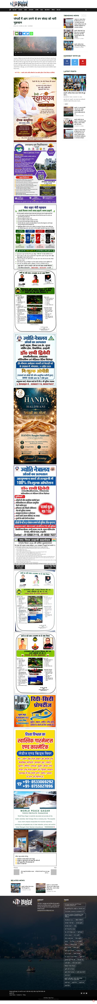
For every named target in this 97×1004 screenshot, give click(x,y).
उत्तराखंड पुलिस (79, 923)
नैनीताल (66, 944)
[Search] (86, 10)
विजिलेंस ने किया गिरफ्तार (70, 966)
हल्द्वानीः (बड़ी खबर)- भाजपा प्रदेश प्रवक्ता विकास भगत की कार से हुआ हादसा (73, 978)
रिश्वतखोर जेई (80, 960)
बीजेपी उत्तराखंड (77, 953)
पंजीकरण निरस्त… (74, 944)
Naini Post (50, 998)
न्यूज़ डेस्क (16, 26)
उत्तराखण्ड (20, 10)
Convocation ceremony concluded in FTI (74, 911)
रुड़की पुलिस (67, 963)
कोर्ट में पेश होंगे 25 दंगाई (70, 929)
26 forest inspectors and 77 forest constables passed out (73, 904)
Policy (24, 995)
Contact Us (19, 995)
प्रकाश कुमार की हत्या (69, 950)
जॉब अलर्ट (58, 10)
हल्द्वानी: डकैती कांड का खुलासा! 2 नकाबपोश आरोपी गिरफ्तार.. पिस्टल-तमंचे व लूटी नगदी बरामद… (68, 45)
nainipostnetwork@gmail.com (45, 910)
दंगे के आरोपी (76, 935)
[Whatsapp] (31, 33)
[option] (75, 24)
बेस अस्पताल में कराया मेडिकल (71, 957)
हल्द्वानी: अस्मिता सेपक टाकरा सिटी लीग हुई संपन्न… (16, 888)
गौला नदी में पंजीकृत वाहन (70, 932)
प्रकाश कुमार (76, 947)
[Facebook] (20, 33)
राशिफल (53, 10)
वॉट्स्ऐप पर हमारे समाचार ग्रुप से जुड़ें (26, 859)
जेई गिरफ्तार (80, 932)
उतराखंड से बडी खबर (69, 923)
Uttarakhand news (69, 920)
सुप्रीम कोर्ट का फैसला (69, 969)
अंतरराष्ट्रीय (31, 10)
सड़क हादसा (67, 975)
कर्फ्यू (75, 926)
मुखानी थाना (82, 957)
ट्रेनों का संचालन (68, 935)
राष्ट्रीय (25, 10)
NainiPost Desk (68, 97)
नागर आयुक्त (79, 941)
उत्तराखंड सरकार (68, 926)
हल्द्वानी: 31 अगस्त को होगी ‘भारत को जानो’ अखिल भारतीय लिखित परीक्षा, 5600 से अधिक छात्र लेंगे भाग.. (41, 888)
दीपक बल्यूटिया (78, 938)
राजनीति (36, 10)
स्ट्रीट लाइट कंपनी (81, 972)
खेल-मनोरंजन (47, 10)
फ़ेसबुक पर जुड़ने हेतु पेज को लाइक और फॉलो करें (28, 860)
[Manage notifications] (94, 1001)
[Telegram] (24, 33)
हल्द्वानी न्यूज (67, 982)
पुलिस (81, 944)
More (66, 104)
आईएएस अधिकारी (79, 920)
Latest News (12, 995)
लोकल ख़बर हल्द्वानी (76, 963)
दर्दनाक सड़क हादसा (69, 938)
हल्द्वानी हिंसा (67, 985)
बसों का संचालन (68, 953)
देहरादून (66, 941)
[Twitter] (27, 33)
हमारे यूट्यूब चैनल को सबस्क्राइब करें (25, 862)
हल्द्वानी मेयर (74, 982)
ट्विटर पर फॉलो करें (21, 863)
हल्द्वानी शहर (81, 982)
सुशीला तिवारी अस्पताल (69, 972)
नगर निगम (72, 941)
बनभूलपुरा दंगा (79, 950)
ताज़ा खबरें (14, 10)
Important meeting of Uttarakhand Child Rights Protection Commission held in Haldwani (74, 916)
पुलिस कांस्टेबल (68, 947)
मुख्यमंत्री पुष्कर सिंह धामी (70, 960)
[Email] (16, 33)
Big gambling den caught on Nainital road (75, 908)
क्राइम (41, 10)
